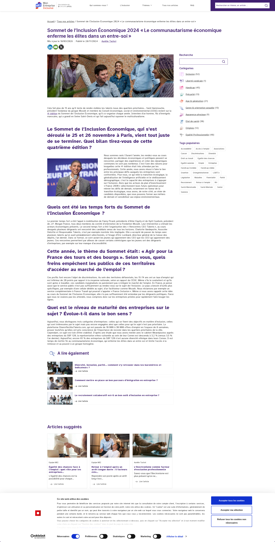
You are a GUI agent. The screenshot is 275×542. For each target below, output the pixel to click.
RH (216, 182)
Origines (190, 128)
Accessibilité (186, 149)
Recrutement (186, 182)
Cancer (184, 154)
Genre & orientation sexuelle (200, 108)
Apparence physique (196, 114)
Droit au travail (187, 158)
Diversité (212, 154)
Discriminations (197, 154)
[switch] (103, 536)
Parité (222, 178)
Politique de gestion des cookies (95, 528)
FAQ (192, 5)
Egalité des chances (206, 158)
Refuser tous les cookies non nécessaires (231, 521)
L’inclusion (125, 5)
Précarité (190, 94)
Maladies (198, 178)
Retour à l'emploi (203, 182)
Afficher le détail (174, 536)
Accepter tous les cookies (231, 500)
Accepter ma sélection (232, 510)
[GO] (224, 62)
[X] (61, 47)
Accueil (51, 21)
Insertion (184, 173)
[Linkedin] (50, 47)
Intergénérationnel (200, 173)
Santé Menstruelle (188, 187)
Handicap (190, 88)
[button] (269, 486)
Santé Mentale (207, 187)
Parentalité (211, 178)
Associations (219, 149)
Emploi (201, 163)
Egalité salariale (187, 163)
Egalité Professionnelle (197, 135)
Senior (219, 187)
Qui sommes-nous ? (99, 5)
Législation (185, 178)
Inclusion (190, 74)
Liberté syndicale (194, 81)
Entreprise (213, 163)
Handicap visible (207, 168)
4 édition (52, 113)
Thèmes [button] (146, 5)
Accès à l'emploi (202, 149)
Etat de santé (192, 121)
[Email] (55, 47)
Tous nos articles (170, 5)
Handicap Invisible (188, 168)
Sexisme (184, 192)
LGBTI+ (216, 173)
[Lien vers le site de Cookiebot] (38, 536)
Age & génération (194, 101)
